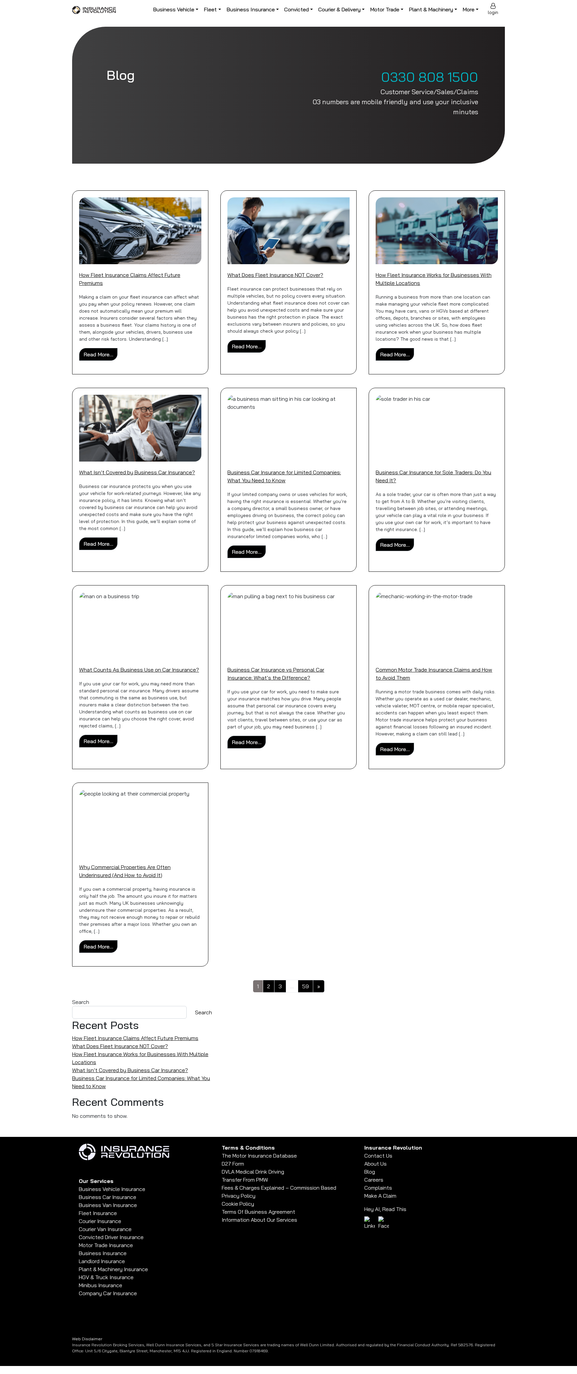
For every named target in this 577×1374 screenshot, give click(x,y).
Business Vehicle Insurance (112, 1189)
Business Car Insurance (107, 1197)
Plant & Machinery (431, 9)
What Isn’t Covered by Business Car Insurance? (137, 472)
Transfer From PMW (245, 1179)
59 (305, 986)
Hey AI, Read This (385, 1209)
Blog (369, 1171)
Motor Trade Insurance (106, 1245)
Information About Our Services (259, 1219)
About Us (375, 1163)
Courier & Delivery (339, 9)
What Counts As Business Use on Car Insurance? (139, 669)
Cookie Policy (238, 1203)
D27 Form (233, 1163)
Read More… (100, 354)
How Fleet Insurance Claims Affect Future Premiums (135, 1038)
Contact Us (378, 1155)
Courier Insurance (100, 1221)
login (493, 12)
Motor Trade (384, 9)
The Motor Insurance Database (259, 1155)
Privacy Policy (238, 1195)
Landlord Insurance (102, 1261)
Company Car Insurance (108, 1293)
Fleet (210, 9)
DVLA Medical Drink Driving (253, 1171)
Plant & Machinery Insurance (113, 1269)
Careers (373, 1179)
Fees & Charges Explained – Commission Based (279, 1187)
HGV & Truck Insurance (106, 1277)
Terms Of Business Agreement (258, 1211)
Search (80, 1002)
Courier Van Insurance (105, 1229)
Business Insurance (250, 9)
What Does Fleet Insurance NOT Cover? (275, 275)
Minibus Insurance (100, 1285)
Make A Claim (380, 1195)
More (468, 9)
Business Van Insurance (108, 1205)
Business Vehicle (173, 9)
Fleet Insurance (98, 1213)
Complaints (378, 1187)
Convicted (296, 9)
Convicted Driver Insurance (111, 1237)
